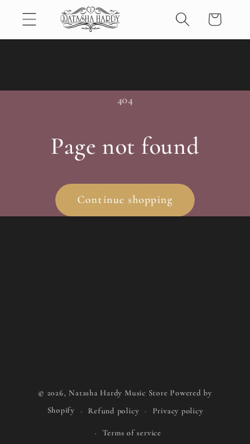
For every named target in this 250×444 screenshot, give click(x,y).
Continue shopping (125, 199)
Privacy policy (178, 410)
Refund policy (113, 410)
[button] (29, 19)
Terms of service (132, 432)
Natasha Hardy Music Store (118, 392)
